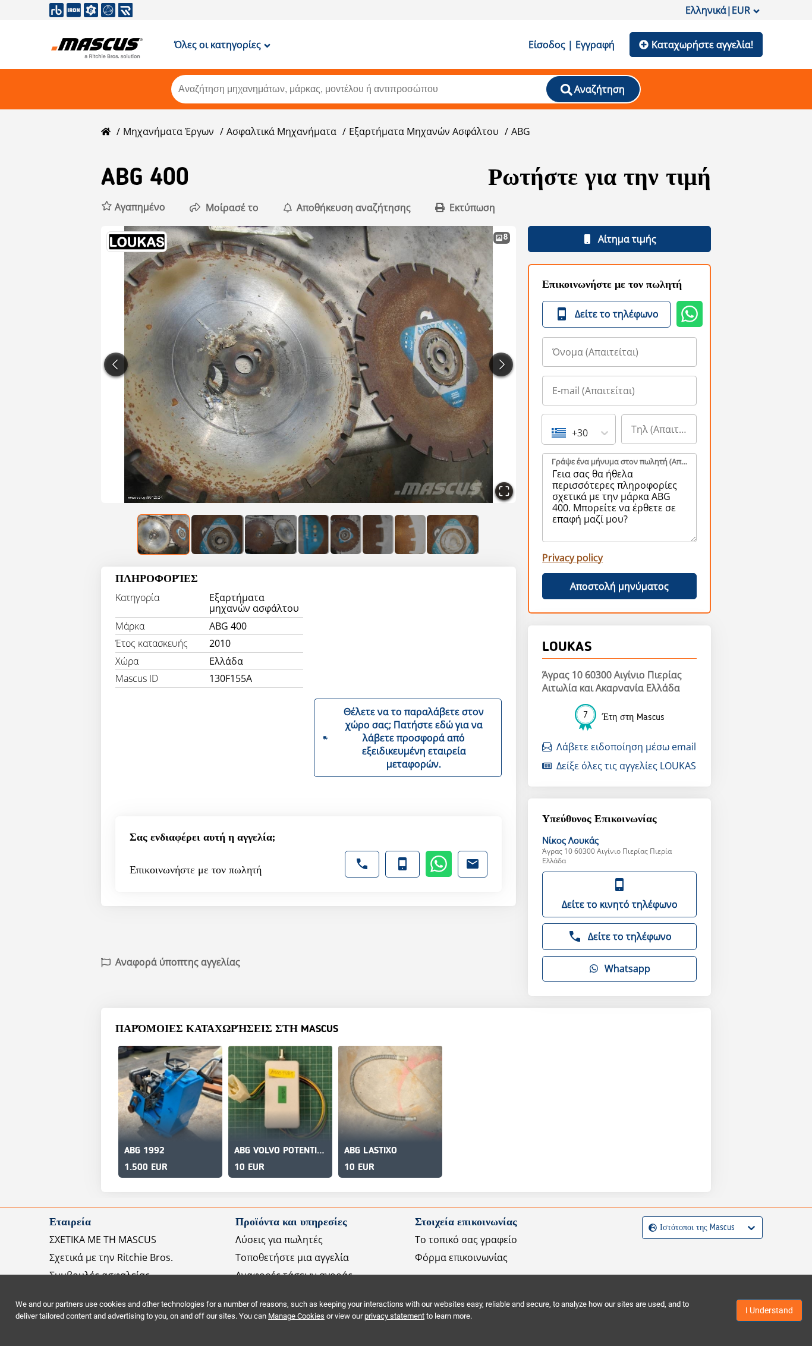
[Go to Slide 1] (164, 534)
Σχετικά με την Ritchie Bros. (111, 1257)
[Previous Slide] (116, 364)
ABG (520, 131)
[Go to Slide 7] (410, 534)
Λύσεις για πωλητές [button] (279, 1239)
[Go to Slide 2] (217, 534)
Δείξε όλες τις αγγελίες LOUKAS (626, 765)
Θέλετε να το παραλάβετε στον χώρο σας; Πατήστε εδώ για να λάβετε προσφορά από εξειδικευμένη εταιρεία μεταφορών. (414, 738)
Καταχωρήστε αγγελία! (702, 44)
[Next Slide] (501, 364)
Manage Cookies (296, 1316)
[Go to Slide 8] (453, 534)
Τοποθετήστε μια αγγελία (292, 1257)
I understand (769, 1310)
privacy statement (394, 1316)
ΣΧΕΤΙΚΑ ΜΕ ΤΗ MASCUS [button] (102, 1239)
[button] (133, 207)
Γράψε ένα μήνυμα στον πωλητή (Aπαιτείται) (620, 461)
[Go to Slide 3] (271, 534)
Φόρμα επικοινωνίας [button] (461, 1257)
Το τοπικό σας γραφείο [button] (466, 1239)
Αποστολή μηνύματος (619, 586)
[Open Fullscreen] (504, 491)
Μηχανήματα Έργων (168, 131)
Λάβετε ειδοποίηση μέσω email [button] (626, 746)
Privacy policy (572, 557)
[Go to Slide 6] (378, 534)
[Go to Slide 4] (313, 534)
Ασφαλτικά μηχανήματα (281, 131)
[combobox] (553, 433)
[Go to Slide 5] (346, 534)
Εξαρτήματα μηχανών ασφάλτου (424, 131)
